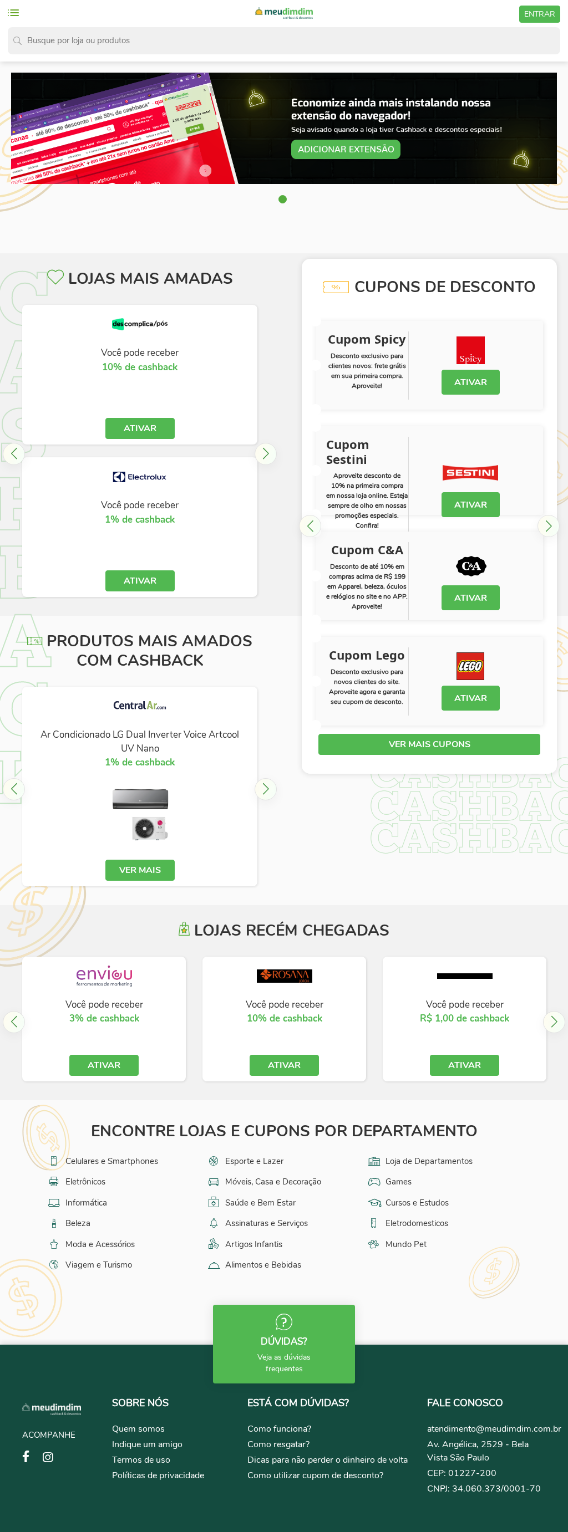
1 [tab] (284, 200)
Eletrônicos (84, 1181)
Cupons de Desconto (445, 287)
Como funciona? (279, 1429)
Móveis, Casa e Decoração (272, 1181)
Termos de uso (141, 1460)
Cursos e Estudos (416, 1202)
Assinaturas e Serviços (265, 1223)
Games (397, 1181)
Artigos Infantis (252, 1244)
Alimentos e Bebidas (262, 1264)
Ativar (140, 428)
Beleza (76, 1223)
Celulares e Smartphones (110, 1161)
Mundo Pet (405, 1244)
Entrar (539, 14)
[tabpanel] (284, 129)
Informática (85, 1202)
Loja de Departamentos (428, 1161)
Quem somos (138, 1429)
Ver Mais (140, 870)
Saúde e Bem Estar (259, 1202)
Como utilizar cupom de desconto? (315, 1475)
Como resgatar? (278, 1444)
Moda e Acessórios (99, 1244)
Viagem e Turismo (97, 1264)
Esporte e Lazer (253, 1161)
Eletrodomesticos (415, 1223)
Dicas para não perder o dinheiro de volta (327, 1460)
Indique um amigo (147, 1444)
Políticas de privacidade (158, 1475)
